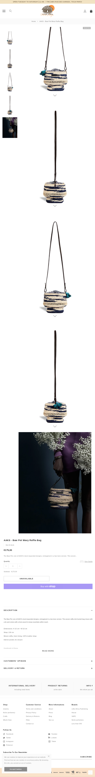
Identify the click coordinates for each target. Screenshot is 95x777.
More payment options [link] (48, 592)
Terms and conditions (34, 709)
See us (51, 720)
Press (51, 713)
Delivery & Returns (33, 716)
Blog (50, 716)
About (51, 709)
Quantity (7, 561)
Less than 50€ (77, 724)
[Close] (48, 756)
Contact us (30, 724)
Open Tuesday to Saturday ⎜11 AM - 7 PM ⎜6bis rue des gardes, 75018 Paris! (47, 2)
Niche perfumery (9, 713)
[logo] (47, 11)
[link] (9, 38)
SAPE (74, 716)
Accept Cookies (16, 769)
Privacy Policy (31, 713)
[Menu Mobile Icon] (3, 11)
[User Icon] (85, 11)
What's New (7, 720)
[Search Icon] (10, 11)
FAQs (28, 720)
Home (34, 21)
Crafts (5, 716)
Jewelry (6, 709)
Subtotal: (7, 572)
